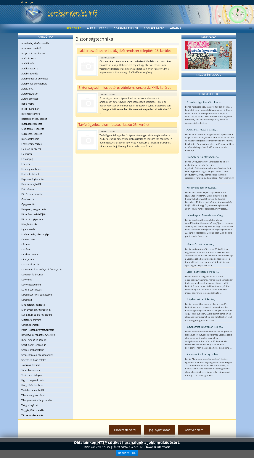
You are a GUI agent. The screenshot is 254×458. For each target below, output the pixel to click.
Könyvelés (26, 279)
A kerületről (97, 28)
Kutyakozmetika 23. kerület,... (202, 299)
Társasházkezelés (30, 369)
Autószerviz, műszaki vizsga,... (202, 129)
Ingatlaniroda (28, 229)
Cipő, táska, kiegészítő (32, 128)
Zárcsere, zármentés (32, 415)
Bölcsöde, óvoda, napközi (34, 118)
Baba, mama (28, 103)
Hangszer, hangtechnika (33, 209)
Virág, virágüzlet (29, 405)
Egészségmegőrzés (31, 143)
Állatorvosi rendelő (31, 48)
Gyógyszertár (28, 204)
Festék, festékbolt (30, 174)
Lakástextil (26, 299)
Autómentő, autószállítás (34, 83)
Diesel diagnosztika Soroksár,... (203, 271)
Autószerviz (27, 88)
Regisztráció (154, 28)
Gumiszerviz (27, 199)
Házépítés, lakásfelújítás (33, 214)
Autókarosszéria (29, 68)
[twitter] (26, 2)
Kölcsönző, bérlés (30, 264)
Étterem (25, 163)
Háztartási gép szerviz (32, 219)
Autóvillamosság (29, 98)
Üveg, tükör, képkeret (32, 385)
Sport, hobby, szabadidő (33, 344)
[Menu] (249, 28)
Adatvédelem (194, 430)
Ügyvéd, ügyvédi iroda (32, 380)
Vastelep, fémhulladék (32, 390)
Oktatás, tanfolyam (31, 319)
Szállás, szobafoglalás (32, 349)
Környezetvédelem (31, 284)
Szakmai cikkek (126, 28)
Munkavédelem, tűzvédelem (36, 309)
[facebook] (22, 2)
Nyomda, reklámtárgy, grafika (36, 314)
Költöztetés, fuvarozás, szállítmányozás (41, 269)
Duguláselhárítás (30, 138)
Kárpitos (25, 244)
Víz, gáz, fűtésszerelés (32, 410)
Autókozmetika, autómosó (34, 78)
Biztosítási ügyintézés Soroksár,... (204, 101)
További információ (158, 447)
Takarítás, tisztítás (30, 364)
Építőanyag (27, 158)
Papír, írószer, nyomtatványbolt (37, 329)
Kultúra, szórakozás (31, 289)
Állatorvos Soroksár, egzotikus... (203, 354)
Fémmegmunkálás (31, 168)
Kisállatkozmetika (30, 254)
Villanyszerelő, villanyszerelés (36, 400)
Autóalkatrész (28, 58)
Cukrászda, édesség (31, 133)
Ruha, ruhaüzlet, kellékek (34, 339)
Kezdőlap (73, 28)
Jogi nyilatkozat (159, 430)
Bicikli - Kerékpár (30, 108)
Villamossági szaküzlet (33, 395)
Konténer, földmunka (32, 274)
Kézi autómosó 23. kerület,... (201, 244)
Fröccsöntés (27, 189)
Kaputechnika (28, 239)
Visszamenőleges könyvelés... (202, 187)
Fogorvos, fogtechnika (32, 179)
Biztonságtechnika (30, 113)
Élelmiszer (26, 153)
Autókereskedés (29, 73)
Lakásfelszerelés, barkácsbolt (36, 294)
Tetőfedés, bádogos (31, 375)
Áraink (175, 28)
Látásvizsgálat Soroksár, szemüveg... (205, 215)
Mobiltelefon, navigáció (33, 304)
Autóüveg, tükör (29, 93)
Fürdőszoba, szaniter (32, 194)
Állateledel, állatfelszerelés (35, 43)
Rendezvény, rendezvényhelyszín (38, 334)
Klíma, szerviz (28, 259)
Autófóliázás (27, 63)
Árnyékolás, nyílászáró (33, 53)
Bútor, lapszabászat (31, 123)
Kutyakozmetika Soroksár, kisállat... (205, 326)
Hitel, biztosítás (29, 224)
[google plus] (31, 2)
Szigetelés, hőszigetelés (33, 359)
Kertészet (26, 249)
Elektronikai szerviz (31, 148)
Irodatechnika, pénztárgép (35, 234)
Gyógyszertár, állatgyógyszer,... (203, 156)
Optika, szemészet (30, 324)
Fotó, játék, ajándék (31, 184)
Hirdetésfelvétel (125, 430)
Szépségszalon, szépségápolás (37, 354)
